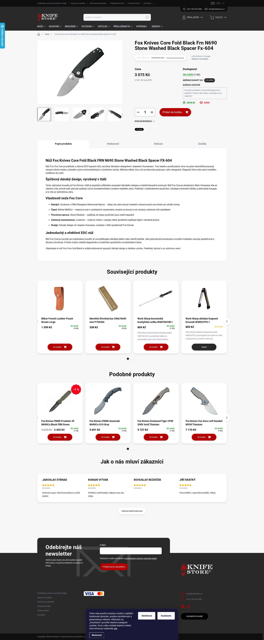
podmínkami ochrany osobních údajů (141, 558)
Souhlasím (166, 615)
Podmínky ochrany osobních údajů (52, 3)
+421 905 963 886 (194, 599)
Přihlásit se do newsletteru (114, 567)
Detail (204, 347)
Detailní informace (143, 121)
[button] (128, 358)
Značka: (200, 59)
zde (115, 628)
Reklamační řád (117, 3)
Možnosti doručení (191, 85)
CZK (218, 3)
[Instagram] (188, 606)
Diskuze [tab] (158, 143)
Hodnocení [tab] (113, 143)
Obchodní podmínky (98, 3)
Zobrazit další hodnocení (132, 511)
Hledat (147, 17)
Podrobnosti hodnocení (175, 58)
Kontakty (147, 3)
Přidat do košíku (172, 112)
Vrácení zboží (133, 3)
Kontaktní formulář (194, 616)
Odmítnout (146, 615)
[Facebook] (183, 606)
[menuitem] (41, 26)
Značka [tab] (202, 143)
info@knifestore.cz (194, 594)
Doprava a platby (78, 3)
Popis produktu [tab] (63, 143)
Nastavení (97, 635)
